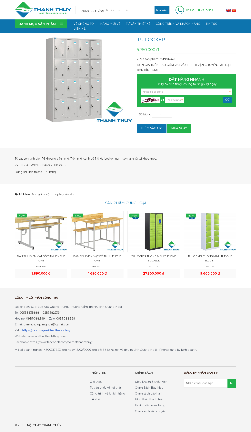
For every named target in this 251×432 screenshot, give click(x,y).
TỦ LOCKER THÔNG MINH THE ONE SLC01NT (210, 258)
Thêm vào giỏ (152, 128)
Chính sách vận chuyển (150, 411)
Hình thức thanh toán (149, 399)
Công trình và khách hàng (178, 24)
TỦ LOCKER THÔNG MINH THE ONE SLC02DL (154, 258)
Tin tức (211, 24)
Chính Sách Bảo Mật (149, 387)
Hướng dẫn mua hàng (150, 405)
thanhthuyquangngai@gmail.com (47, 324)
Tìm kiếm (162, 10)
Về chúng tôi (84, 24)
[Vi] (234, 10)
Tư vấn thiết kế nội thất (105, 387)
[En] (228, 10)
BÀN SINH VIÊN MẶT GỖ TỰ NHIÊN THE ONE (41, 258)
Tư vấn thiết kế (138, 24)
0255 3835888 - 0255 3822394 (40, 312)
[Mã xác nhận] (162, 99)
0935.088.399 (35, 318)
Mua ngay (179, 128)
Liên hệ (79, 28)
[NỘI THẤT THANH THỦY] (43, 9)
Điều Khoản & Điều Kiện (151, 382)
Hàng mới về (110, 24)
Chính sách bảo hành (149, 393)
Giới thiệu (96, 382)
